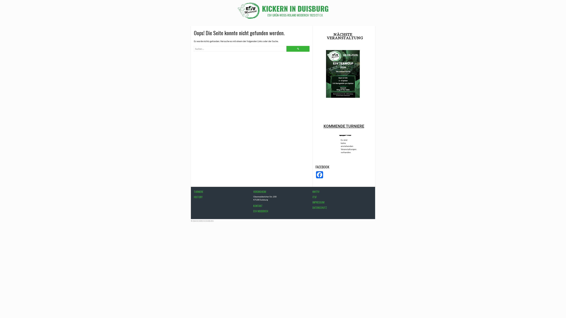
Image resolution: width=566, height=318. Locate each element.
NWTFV (315, 192)
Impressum (318, 202)
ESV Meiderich (260, 211)
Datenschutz (319, 207)
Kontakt (258, 206)
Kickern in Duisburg (295, 8)
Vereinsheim (259, 192)
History (198, 197)
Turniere (198, 192)
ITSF (314, 197)
